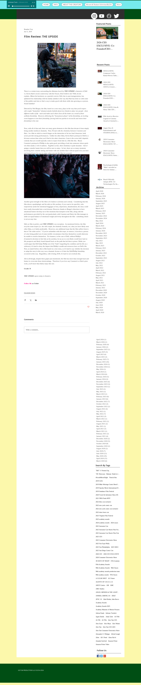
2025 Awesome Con (102, 526)
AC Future (111, 578)
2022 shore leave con (102, 512)
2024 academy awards (102, 523)
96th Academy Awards (103, 568)
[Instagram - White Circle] (94, 16)
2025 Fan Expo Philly (102, 543)
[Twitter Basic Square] (101, 656)
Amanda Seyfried (101, 641)
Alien (97, 637)
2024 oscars (114, 523)
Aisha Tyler (109, 617)
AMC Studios (100, 589)
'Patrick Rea (113, 477)
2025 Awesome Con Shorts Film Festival (108, 530)
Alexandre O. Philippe (103, 634)
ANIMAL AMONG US (103, 596)
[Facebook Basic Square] (98, 656)
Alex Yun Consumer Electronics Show (108, 630)
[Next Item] (115, 33)
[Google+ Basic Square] (104, 656)
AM (107, 585)
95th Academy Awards (103, 564)
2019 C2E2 (99, 481)
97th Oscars (113, 575)
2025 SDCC (115, 547)
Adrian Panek (100, 613)
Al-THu (104, 620)
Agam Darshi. (100, 617)
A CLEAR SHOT (101, 578)
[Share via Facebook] (25, 300)
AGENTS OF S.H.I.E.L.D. (104, 582)
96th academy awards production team (108, 571)
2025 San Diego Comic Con (104, 550)
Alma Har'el (112, 637)
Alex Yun (98, 627)
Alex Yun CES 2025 (109, 627)
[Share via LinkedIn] (36, 300)
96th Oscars (114, 568)
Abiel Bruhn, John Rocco (111, 599)
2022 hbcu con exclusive (103, 502)
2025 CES (99, 536)
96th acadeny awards (102, 575)
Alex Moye (107, 623)
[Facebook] (109, 16)
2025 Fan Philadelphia (103, 547)
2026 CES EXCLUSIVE (111, 554)
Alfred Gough (115, 634)
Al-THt (98, 620)
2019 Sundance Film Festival (105, 491)
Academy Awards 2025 (103, 606)
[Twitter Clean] (116, 16)
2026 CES (99, 554)
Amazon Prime (112, 641)
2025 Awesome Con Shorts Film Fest (107, 533)
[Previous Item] (100, 33)
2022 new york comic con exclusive (107, 509)
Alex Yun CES (112, 620)
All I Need (103, 637)
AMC (112, 585)
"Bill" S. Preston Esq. (102, 470)
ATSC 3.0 (99, 599)
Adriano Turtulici (111, 613)
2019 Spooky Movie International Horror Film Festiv (108, 488)
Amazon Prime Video (102, 644)
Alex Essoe (99, 623)
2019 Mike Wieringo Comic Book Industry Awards (108, 484)
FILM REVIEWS (29, 293)
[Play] (9, 6)
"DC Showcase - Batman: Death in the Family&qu (108, 474)
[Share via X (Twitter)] (30, 300)
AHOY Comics (100, 585)
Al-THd (116, 617)
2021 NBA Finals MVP (103, 498)
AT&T (114, 596)
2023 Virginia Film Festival (104, 516)
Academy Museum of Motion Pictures (107, 609)
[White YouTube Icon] (101, 16)
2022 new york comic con (104, 505)
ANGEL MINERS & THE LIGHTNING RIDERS (108, 592)
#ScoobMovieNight (102, 477)
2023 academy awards (102, 519)
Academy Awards (101, 603)
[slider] (34, 6)
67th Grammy (115, 561)
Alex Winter (116, 623)
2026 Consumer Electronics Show (106, 557)
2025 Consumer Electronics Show (106, 540)
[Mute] (31, 6)
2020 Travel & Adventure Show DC (107, 495)
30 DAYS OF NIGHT (102, 561)
